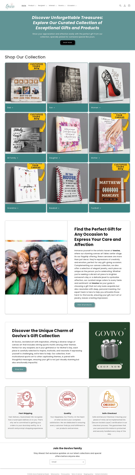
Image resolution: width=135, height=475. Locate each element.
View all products (84, 305)
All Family (11, 158)
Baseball (53, 208)
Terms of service (77, 474)
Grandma (11, 208)
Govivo (35, 474)
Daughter (53, 158)
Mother (94, 158)
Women (94, 107)
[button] (32, 5)
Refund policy (55, 474)
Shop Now (19, 369)
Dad (9, 107)
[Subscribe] (83, 462)
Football (95, 208)
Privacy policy (65, 474)
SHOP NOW (67, 43)
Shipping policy (88, 474)
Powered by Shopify (43, 474)
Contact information (101, 474)
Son (51, 107)
